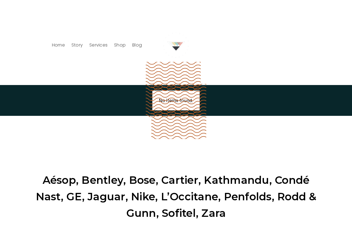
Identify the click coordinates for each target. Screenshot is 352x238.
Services (98, 45)
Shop (120, 45)
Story (77, 45)
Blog (137, 45)
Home (58, 45)
